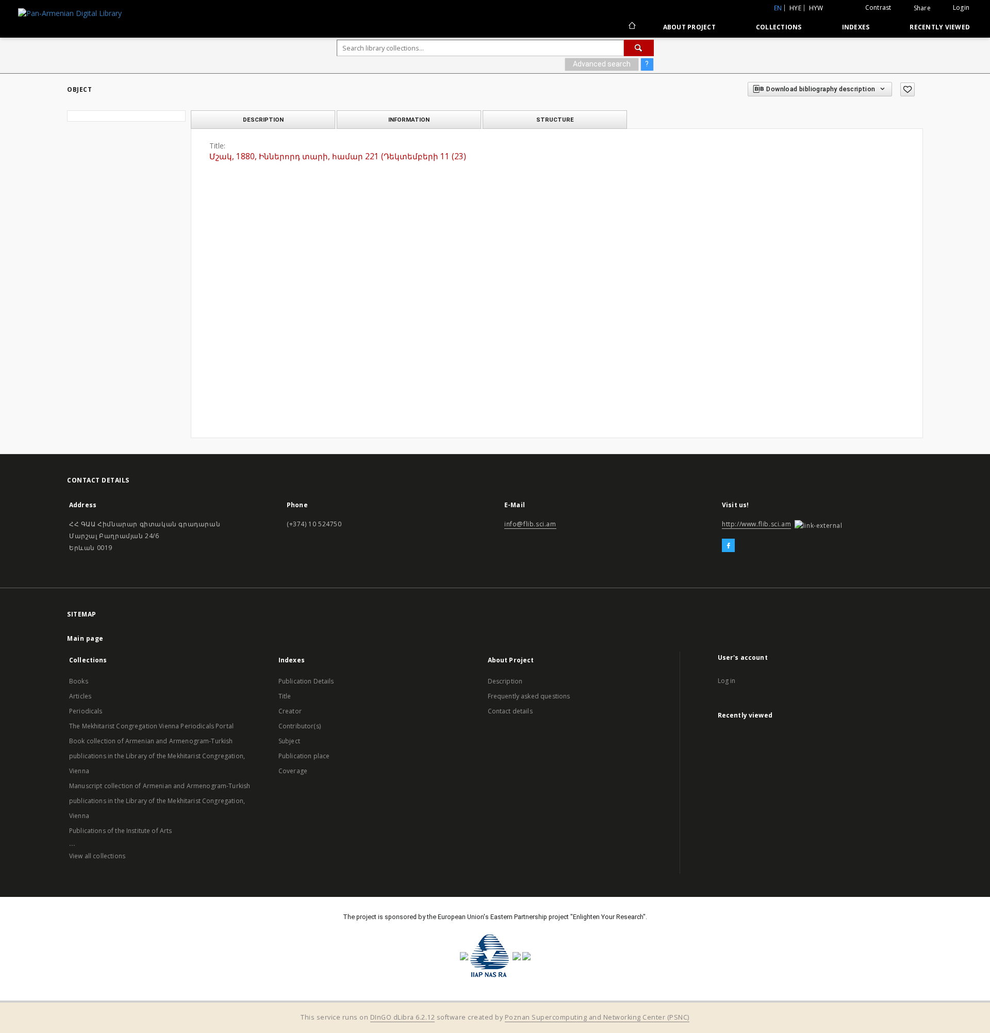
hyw (816, 8)
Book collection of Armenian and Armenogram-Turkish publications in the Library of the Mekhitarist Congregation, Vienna (157, 756)
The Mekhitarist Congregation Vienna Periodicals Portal (151, 726)
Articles (80, 696)
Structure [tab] (555, 119)
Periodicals (86, 711)
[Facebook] (728, 546)
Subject (289, 741)
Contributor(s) (299, 726)
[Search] (639, 48)
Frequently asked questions (529, 696)
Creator (290, 711)
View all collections (97, 856)
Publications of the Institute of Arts (120, 830)
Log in (727, 680)
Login (961, 7)
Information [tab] (409, 119)
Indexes (856, 27)
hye (795, 8)
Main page (85, 638)
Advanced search (602, 64)
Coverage (292, 771)
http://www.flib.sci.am (756, 524)
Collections (779, 27)
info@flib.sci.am (530, 524)
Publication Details (306, 681)
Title (284, 696)
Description (505, 681)
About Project (689, 27)
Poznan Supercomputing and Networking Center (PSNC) (597, 1017)
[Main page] (631, 26)
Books (78, 681)
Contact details (510, 711)
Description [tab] (263, 119)
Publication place (304, 756)
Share (922, 8)
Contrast (878, 7)
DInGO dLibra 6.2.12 (402, 1017)
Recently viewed (940, 27)
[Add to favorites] (907, 89)
